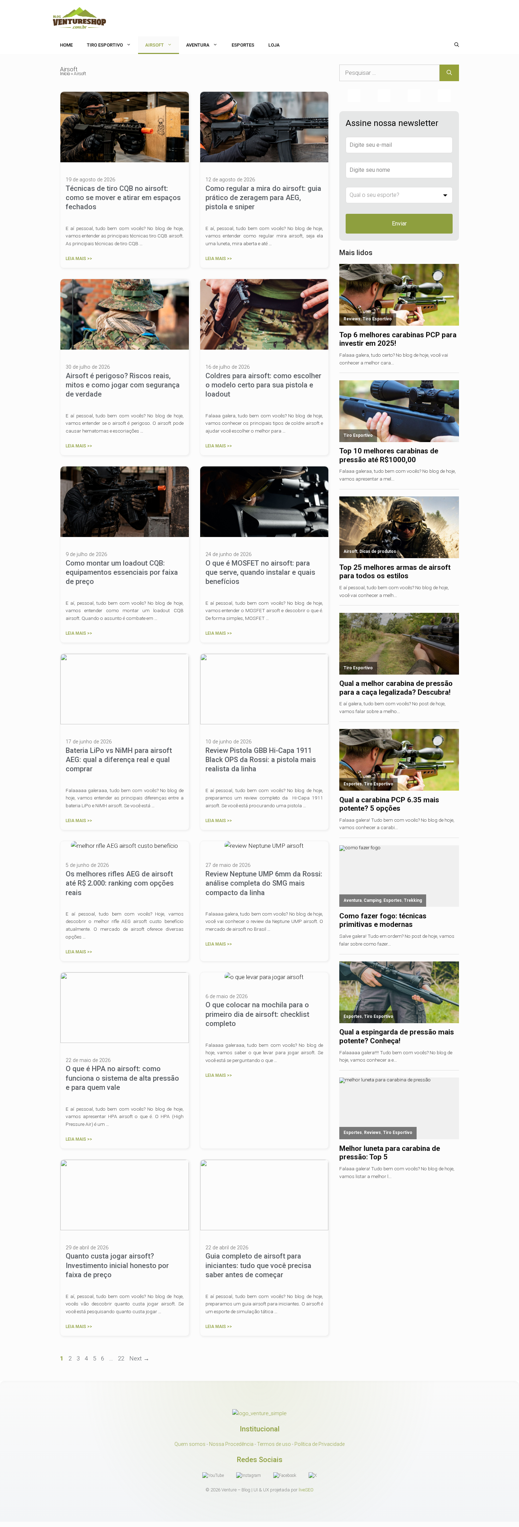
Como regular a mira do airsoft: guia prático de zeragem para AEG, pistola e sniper (263, 197)
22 (122, 1358)
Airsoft (154, 45)
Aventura (197, 45)
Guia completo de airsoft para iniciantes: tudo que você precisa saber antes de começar (258, 1265)
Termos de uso (274, 1444)
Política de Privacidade (319, 1444)
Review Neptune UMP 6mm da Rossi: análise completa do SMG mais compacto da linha (263, 883)
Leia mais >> (79, 258)
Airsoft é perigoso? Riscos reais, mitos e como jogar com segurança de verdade (123, 385)
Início (65, 73)
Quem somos (189, 1444)
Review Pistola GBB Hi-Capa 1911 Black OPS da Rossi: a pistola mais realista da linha (260, 759)
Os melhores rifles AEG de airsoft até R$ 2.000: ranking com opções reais (120, 883)
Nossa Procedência (231, 1444)
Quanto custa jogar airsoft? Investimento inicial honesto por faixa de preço (117, 1265)
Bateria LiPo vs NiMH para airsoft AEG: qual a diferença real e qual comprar (119, 759)
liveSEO (306, 1489)
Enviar (399, 223)
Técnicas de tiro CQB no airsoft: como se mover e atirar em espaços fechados (123, 197)
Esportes (243, 45)
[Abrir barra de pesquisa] (456, 45)
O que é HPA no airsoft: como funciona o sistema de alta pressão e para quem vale (122, 1078)
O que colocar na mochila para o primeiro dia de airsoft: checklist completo (257, 1014)
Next (139, 1358)
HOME (66, 45)
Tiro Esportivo (105, 45)
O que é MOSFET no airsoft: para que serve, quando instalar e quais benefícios (260, 572)
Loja (274, 45)
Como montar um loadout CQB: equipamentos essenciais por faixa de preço (122, 572)
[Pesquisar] (449, 73)
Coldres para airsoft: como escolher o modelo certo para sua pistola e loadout (263, 385)
